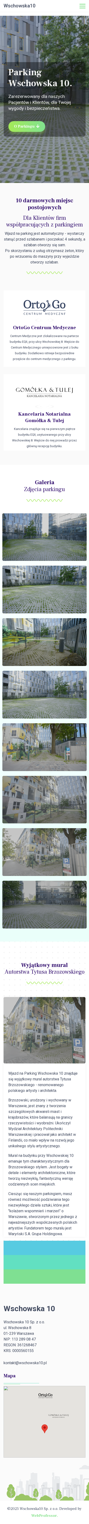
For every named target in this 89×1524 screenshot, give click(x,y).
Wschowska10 (20, 6)
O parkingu (24, 126)
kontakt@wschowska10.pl (25, 1363)
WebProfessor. (44, 1515)
